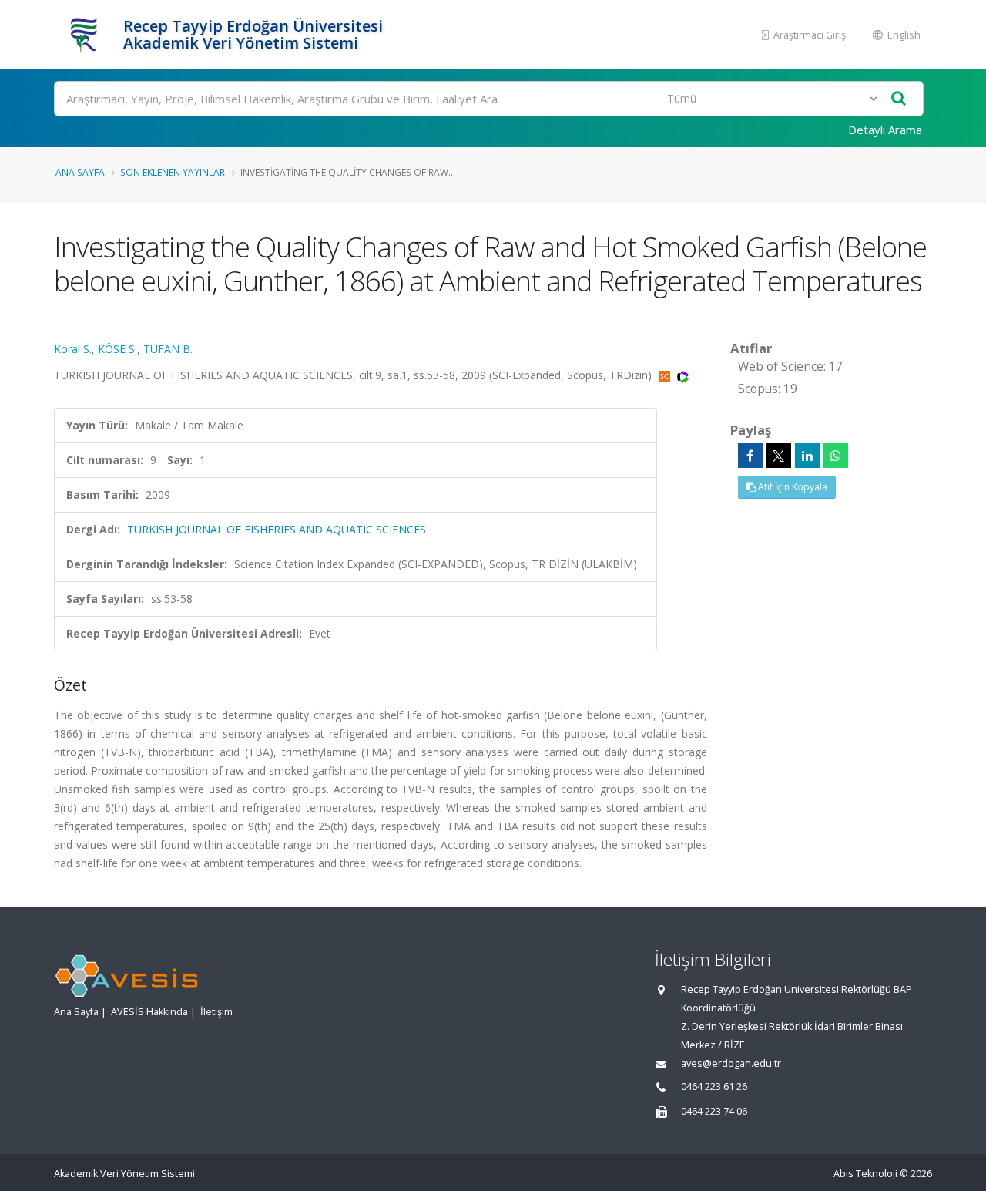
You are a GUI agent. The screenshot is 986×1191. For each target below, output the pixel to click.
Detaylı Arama (885, 129)
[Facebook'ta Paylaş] (750, 455)
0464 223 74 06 (714, 1111)
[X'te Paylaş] (778, 455)
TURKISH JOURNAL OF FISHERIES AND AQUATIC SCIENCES (276, 529)
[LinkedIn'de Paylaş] (807, 455)
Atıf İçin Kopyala (791, 486)
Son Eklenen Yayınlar (172, 172)
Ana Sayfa (80, 172)
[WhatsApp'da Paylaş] (835, 455)
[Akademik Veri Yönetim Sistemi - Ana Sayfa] (86, 34)
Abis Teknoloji (865, 1173)
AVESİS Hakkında (149, 1011)
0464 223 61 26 (714, 1086)
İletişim (216, 1011)
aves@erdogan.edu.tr (731, 1063)
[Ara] (898, 99)
